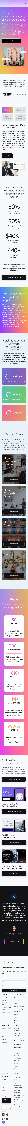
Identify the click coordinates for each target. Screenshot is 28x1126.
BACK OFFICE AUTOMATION (11, 418)
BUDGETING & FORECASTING (11, 400)
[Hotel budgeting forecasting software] (24, 400)
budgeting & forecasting (9, 359)
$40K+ (14, 236)
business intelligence (16, 357)
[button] (25, 3)
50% (14, 207)
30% (14, 221)
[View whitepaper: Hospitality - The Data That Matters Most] (14, 794)
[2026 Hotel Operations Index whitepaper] (14, 825)
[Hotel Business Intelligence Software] (24, 381)
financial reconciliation (17, 141)
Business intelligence (10, 382)
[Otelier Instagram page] (24, 418)
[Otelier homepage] (6, 3)
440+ (14, 250)
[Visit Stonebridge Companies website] (21, 94)
